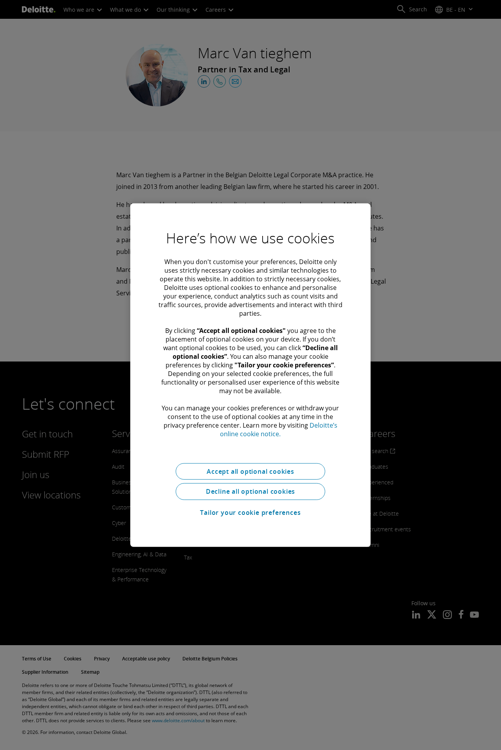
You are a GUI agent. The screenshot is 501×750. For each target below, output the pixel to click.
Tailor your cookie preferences (250, 512)
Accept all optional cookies (250, 471)
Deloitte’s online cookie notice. (278, 429)
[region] (250, 375)
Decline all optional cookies (250, 491)
